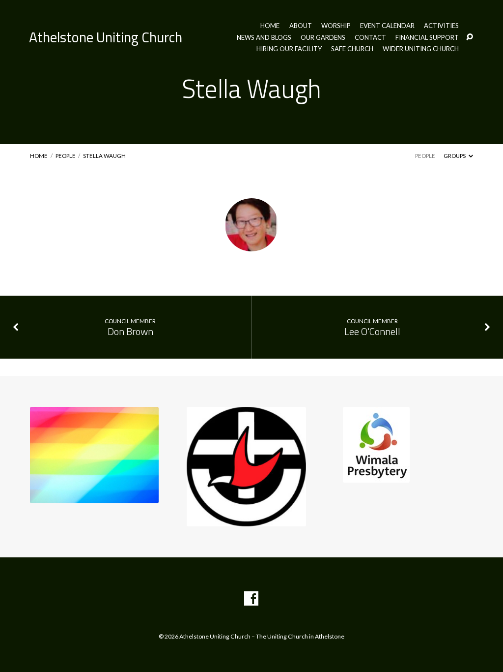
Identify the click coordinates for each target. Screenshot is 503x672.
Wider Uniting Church (421, 49)
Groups (455, 156)
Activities (441, 26)
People (66, 156)
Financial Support (427, 37)
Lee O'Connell (372, 331)
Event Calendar (387, 26)
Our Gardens (323, 37)
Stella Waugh (104, 156)
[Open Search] (469, 37)
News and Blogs (264, 37)
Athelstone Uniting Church (105, 37)
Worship (336, 26)
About (300, 26)
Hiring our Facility (289, 49)
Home (269, 26)
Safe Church (352, 49)
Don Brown (130, 331)
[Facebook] (251, 599)
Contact (370, 37)
